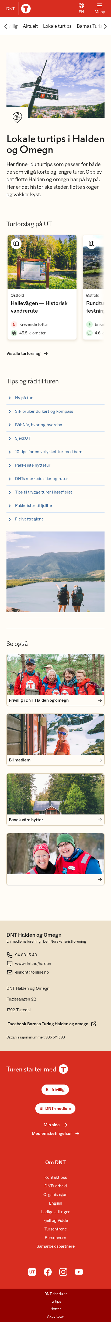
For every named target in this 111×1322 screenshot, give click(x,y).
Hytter (55, 1309)
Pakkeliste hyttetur (32, 465)
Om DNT (55, 1162)
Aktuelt (30, 26)
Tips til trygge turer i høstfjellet (43, 492)
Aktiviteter (55, 1316)
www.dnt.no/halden (33, 963)
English (55, 1203)
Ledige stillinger (55, 1212)
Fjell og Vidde (55, 1220)
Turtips (55, 1301)
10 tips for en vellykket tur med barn (48, 451)
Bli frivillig (55, 1089)
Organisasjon (55, 1194)
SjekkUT (22, 438)
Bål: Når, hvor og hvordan (38, 425)
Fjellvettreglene (29, 519)
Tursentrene (55, 1229)
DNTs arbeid (55, 1186)
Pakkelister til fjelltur (34, 505)
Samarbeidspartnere (56, 1246)
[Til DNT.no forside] (17, 8)
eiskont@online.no (32, 972)
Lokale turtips (57, 26)
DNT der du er (55, 1294)
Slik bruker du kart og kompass (44, 411)
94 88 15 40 (26, 955)
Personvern (55, 1237)
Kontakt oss (55, 1177)
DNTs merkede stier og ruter (41, 478)
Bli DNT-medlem (55, 1108)
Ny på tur (24, 398)
